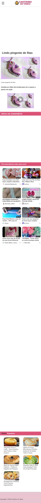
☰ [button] (3, 3)
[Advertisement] (20, 28)
